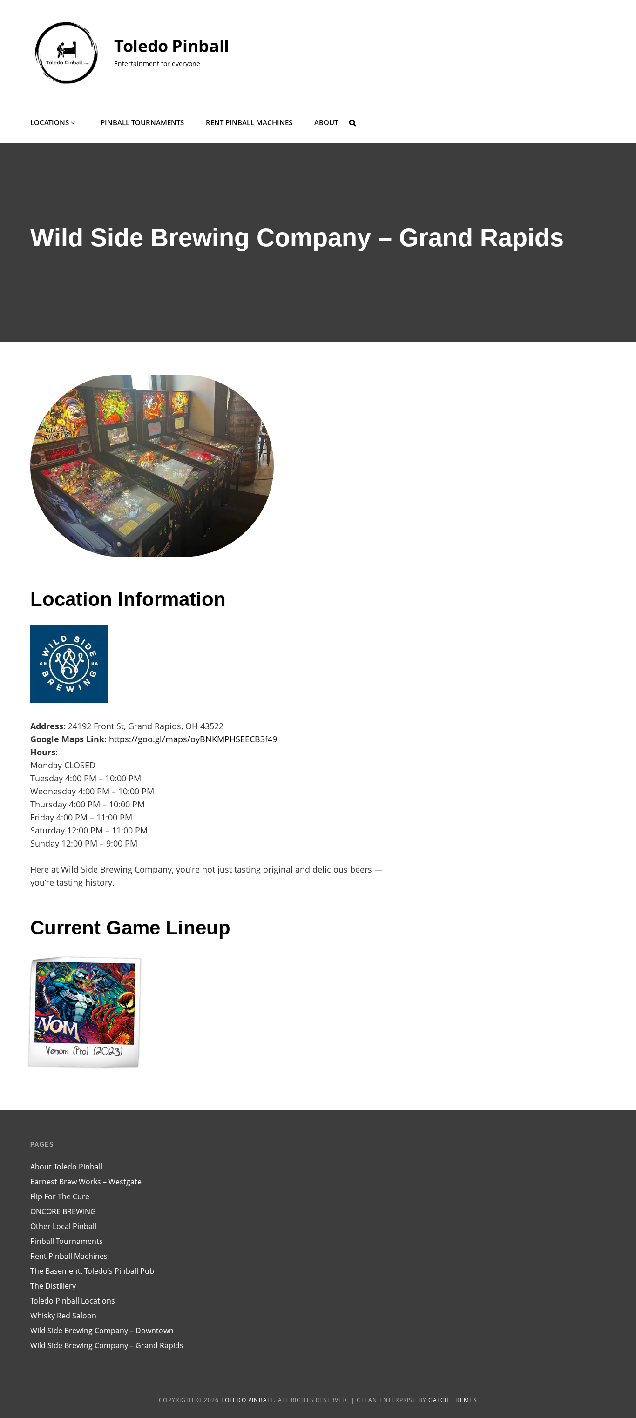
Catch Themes (452, 1400)
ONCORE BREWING (63, 1211)
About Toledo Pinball (66, 1167)
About (326, 122)
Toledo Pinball (171, 45)
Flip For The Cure (59, 1196)
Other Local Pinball (63, 1226)
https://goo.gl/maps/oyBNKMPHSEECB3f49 (193, 739)
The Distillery (53, 1286)
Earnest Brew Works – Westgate (86, 1181)
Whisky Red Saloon (63, 1315)
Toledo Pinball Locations (72, 1301)
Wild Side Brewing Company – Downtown (102, 1330)
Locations (49, 122)
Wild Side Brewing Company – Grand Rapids (106, 1345)
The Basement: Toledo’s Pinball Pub (92, 1271)
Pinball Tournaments (142, 122)
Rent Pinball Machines (249, 122)
